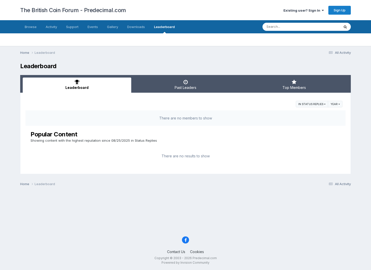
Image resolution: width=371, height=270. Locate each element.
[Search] (345, 27)
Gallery (112, 27)
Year (334, 104)
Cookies (197, 252)
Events (93, 27)
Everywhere (324, 27)
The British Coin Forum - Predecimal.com (73, 10)
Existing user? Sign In (302, 10)
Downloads (136, 27)
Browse (31, 27)
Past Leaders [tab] (185, 87)
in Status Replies (311, 104)
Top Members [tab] (294, 87)
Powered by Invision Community (185, 262)
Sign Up (340, 10)
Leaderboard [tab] (77, 87)
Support (72, 27)
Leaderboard (164, 27)
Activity (51, 27)
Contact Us (176, 252)
